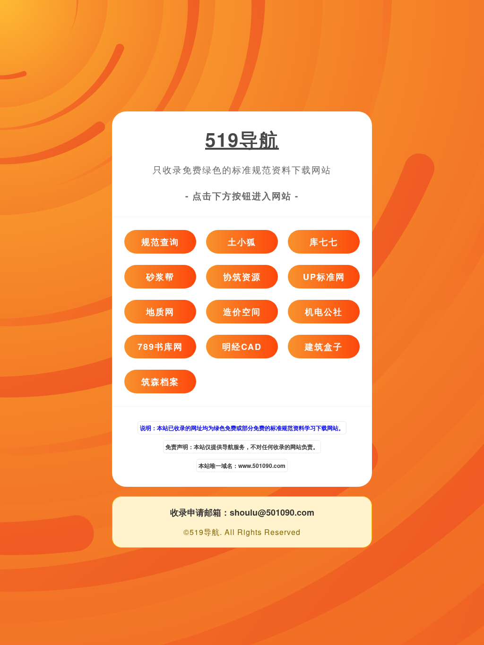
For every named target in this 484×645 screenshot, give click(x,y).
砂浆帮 (160, 277)
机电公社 (324, 312)
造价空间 (242, 312)
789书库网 (160, 346)
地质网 (160, 312)
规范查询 (160, 242)
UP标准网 (324, 277)
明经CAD (242, 346)
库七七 (324, 242)
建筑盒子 (324, 346)
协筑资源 (242, 277)
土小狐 (242, 242)
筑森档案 (160, 381)
